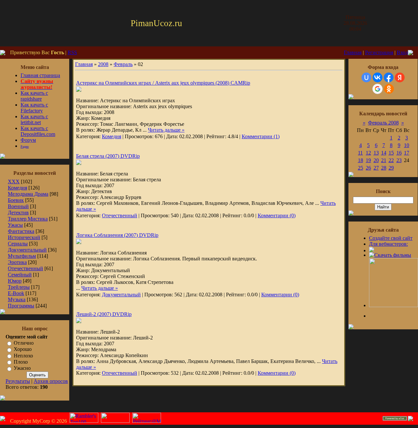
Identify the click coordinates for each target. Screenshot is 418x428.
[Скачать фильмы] (390, 255)
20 (376, 160)
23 (399, 160)
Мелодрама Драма (28, 194)
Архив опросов (51, 381)
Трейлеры (19, 287)
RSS (72, 52)
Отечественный (25, 268)
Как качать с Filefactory (34, 107)
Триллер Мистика (28, 219)
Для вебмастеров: (388, 244)
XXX (14, 181)
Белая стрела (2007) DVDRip (108, 156)
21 (383, 160)
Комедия (17, 187)
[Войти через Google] (377, 89)
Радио (25, 146)
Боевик (16, 200)
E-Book (16, 293)
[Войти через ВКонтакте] (377, 77)
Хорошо (23, 349)
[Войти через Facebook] (389, 77)
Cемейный (20, 274)
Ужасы (15, 225)
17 (406, 153)
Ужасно (22, 368)
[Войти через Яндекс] (400, 77)
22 (391, 160)
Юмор (15, 281)
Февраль (123, 64)
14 (383, 153)
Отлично (24, 343)
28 (383, 168)
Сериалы (18, 243)
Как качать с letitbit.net (34, 119)
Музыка (16, 299)
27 (376, 168)
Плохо (21, 362)
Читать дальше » (166, 130)
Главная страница (40, 75)
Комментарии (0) (277, 215)
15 (391, 153)
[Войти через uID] (366, 77)
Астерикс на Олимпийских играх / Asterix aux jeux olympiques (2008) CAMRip (163, 83)
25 (360, 168)
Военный (18, 206)
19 (368, 160)
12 (368, 153)
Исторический (24, 237)
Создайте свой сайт (390, 238)
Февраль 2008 (383, 122)
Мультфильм (22, 256)
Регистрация (379, 52)
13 (376, 153)
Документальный (27, 250)
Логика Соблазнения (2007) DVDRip (117, 235)
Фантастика (21, 231)
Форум (28, 140)
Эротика (17, 262)
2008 (103, 64)
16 (399, 153)
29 (391, 168)
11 (360, 153)
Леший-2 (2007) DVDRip (104, 314)
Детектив (18, 212)
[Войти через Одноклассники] (389, 89)
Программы (21, 305)
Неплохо (23, 355)
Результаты (18, 381)
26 (368, 168)
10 (406, 145)
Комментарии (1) (261, 136)
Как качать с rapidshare (34, 96)
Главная (353, 52)
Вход (402, 52)
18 (360, 160)
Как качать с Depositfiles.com (38, 131)
